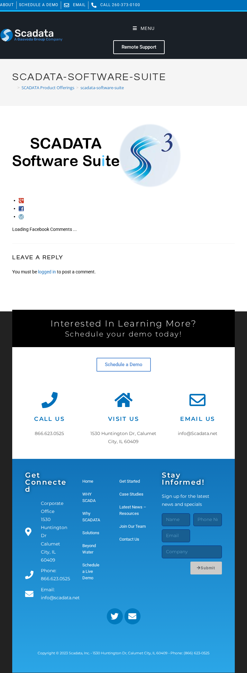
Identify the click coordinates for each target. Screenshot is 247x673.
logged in (47, 271)
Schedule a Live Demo (90, 571)
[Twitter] (115, 616)
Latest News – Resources (132, 510)
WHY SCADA (89, 497)
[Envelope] (132, 616)
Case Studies (131, 494)
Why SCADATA (91, 516)
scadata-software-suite (102, 87)
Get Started (129, 481)
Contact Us (129, 539)
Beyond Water (89, 549)
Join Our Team (132, 526)
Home (87, 481)
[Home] (13, 87)
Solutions (90, 532)
